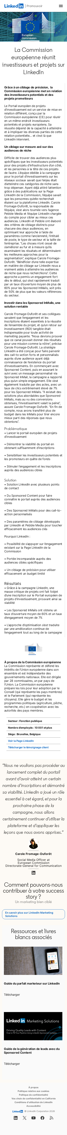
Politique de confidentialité (33, 1094)
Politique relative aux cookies (33, 1091)
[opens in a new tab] (33, 874)
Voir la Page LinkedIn (21, 740)
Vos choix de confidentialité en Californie (34, 1098)
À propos (33, 1087)
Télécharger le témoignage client (28, 747)
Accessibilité (33, 1106)
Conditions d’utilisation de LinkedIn (33, 1102)
